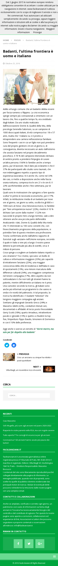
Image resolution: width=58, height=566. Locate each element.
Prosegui (37, 32)
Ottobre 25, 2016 (12, 63)
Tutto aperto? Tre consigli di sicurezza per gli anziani (26, 435)
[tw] (29, 543)
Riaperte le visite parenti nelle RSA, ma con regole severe (28, 430)
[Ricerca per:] (29, 395)
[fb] (18, 543)
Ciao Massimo (9, 420)
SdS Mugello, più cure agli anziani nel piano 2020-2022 (27, 425)
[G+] (39, 543)
